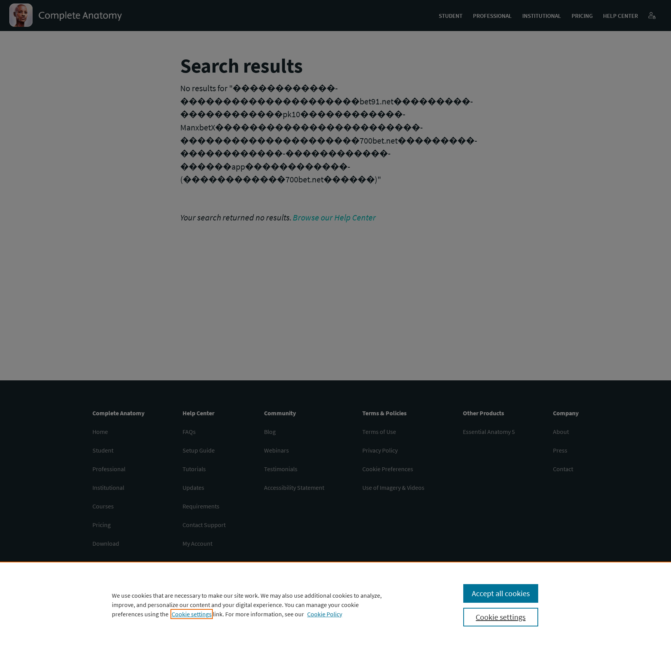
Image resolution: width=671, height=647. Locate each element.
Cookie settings (192, 614)
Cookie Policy (324, 614)
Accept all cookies (501, 593)
